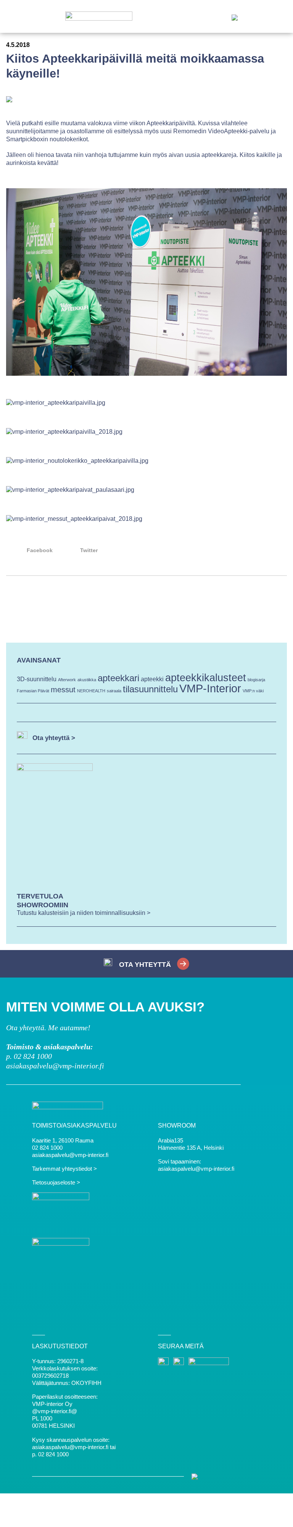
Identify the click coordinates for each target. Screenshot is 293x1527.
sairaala (114, 690)
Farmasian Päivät (33, 690)
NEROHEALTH (91, 690)
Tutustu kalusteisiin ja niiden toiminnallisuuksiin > (83, 913)
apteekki (152, 679)
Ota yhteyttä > (53, 738)
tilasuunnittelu (150, 689)
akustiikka (86, 679)
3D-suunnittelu (36, 679)
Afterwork (67, 679)
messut (63, 689)
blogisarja (256, 679)
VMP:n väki (253, 690)
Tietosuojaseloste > (56, 1182)
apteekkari (118, 678)
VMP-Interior (210, 688)
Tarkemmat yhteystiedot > (64, 1168)
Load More (146, 603)
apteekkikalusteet (205, 678)
